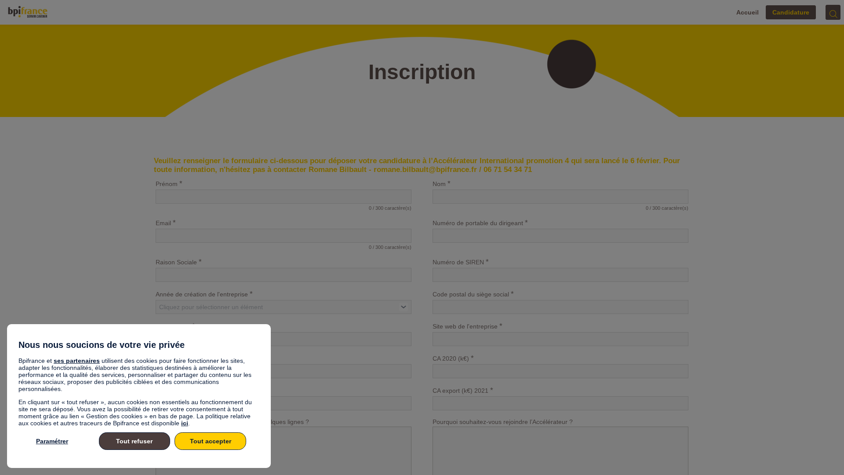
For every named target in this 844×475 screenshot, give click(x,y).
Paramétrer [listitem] (52, 441)
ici (184, 423)
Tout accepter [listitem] (210, 441)
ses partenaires (77, 360)
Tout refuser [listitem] (134, 441)
